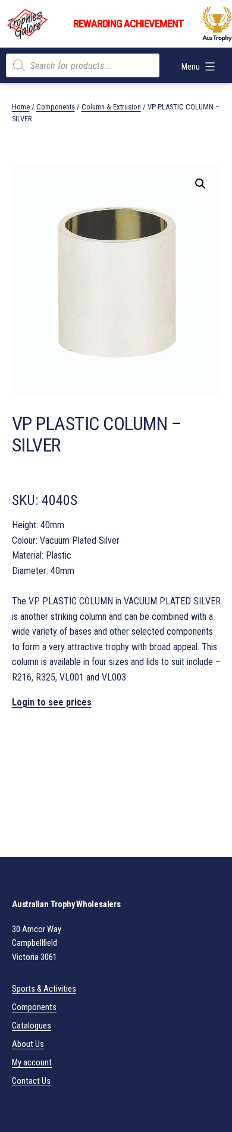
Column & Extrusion (111, 106)
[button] (200, 184)
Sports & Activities (44, 989)
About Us (28, 1044)
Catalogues (31, 1026)
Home (21, 106)
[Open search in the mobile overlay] (82, 65)
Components (55, 106)
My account (32, 1063)
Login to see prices (52, 702)
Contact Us (31, 1081)
